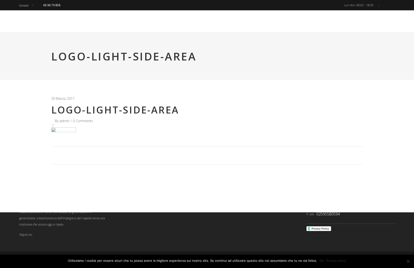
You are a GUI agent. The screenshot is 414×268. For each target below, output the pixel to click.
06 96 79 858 (51, 5)
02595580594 (328, 214)
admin (64, 121)
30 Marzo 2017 (63, 98)
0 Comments (83, 121)
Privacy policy (336, 260)
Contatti (24, 5)
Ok (322, 260)
